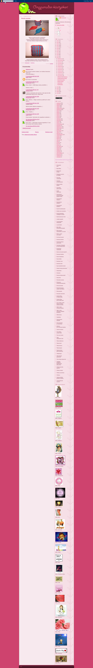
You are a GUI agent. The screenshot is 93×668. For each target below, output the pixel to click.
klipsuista (59, 133)
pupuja (58, 113)
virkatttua (59, 156)
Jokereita (59, 139)
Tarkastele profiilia (60, 25)
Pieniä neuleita (60, 81)
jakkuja (58, 138)
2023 (58, 42)
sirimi (27, 115)
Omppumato (28, 82)
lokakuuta (60, 61)
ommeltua (59, 118)
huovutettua (59, 130)
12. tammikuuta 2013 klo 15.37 (32, 119)
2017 (58, 51)
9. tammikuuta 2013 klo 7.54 (32, 89)
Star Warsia (59, 146)
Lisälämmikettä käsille (62, 78)
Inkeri (27, 77)
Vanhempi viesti (48, 132)
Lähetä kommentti (27, 128)
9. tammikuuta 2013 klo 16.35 (32, 108)
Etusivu (37, 132)
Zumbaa (58, 137)
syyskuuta (60, 63)
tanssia (58, 145)
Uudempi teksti (25, 132)
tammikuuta (60, 75)
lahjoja (58, 112)
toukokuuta (60, 69)
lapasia (58, 122)
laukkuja (58, 147)
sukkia (58, 107)
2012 (58, 87)
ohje (57, 141)
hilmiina (28, 90)
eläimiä (58, 105)
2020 (58, 46)
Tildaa (58, 131)
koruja (58, 117)
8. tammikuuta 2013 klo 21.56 (32, 76)
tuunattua (59, 151)
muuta (58, 121)
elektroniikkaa (59, 152)
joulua (58, 110)
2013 (58, 57)
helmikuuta (60, 74)
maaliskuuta (60, 72)
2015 (58, 54)
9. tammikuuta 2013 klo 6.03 (32, 81)
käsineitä (58, 125)
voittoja (58, 135)
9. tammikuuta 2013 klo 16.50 (32, 114)
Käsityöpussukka (61, 79)
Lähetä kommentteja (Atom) (30, 134)
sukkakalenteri (60, 134)
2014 (58, 56)
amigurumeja (59, 108)
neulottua (51, 63)
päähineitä (59, 109)
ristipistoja (59, 155)
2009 (58, 91)
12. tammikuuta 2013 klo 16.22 (32, 126)
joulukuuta (60, 58)
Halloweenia (59, 126)
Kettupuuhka (60, 84)
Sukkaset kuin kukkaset (62, 76)
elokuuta (59, 64)
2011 (58, 88)
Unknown (28, 69)
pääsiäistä (59, 120)
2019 (58, 48)
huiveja (58, 114)
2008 (58, 93)
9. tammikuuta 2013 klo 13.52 (32, 103)
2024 (58, 40)
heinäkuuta (60, 66)
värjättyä (58, 150)
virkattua (58, 104)
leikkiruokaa (59, 128)
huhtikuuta (60, 71)
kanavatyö (59, 154)
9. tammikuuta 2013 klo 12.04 (32, 96)
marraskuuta (60, 60)
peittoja (58, 149)
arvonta (58, 142)
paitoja (58, 129)
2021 (58, 45)
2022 (58, 43)
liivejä (58, 143)
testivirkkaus (59, 124)
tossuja (58, 116)
